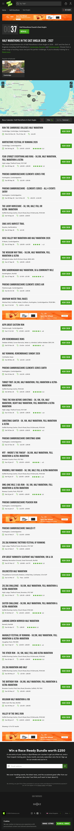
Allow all (63, 824)
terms (50, 785)
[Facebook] (38, 813)
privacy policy (41, 785)
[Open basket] (66, 3)
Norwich (42, 47)
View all (24, 31)
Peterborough (54, 47)
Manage (48, 824)
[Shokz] (37, 804)
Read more (6, 52)
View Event (66, 131)
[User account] (70, 3)
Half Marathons (14, 10)
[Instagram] (32, 813)
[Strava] (35, 813)
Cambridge (34, 47)
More (66, 813)
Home (4, 10)
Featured (62, 120)
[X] (41, 813)
